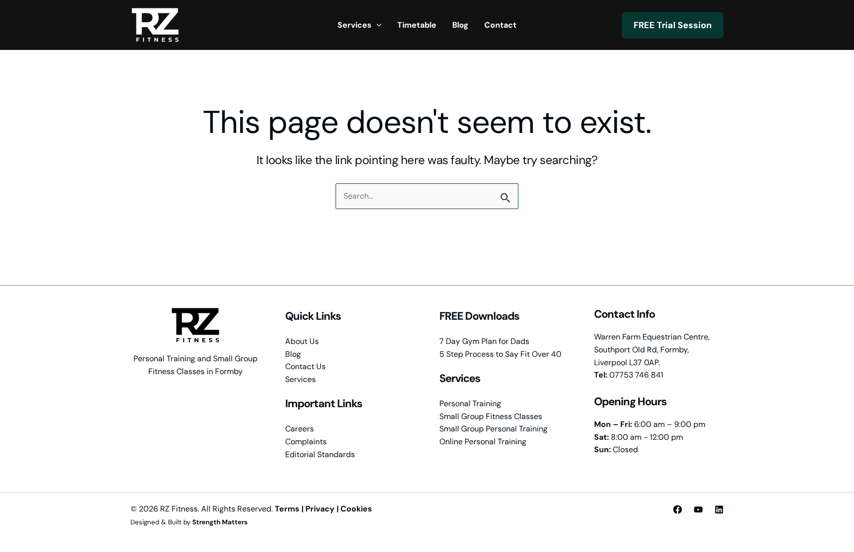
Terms (287, 509)
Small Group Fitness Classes (490, 416)
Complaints (306, 441)
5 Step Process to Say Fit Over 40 (500, 354)
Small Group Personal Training (493, 429)
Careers (299, 429)
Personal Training (470, 403)
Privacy (320, 509)
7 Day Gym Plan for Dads (484, 341)
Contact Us (305, 366)
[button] (377, 25)
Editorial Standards (320, 454)
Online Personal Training (482, 441)
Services (300, 379)
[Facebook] (677, 509)
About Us (302, 341)
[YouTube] (698, 509)
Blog (293, 354)
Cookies (356, 509)
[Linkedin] (719, 509)
